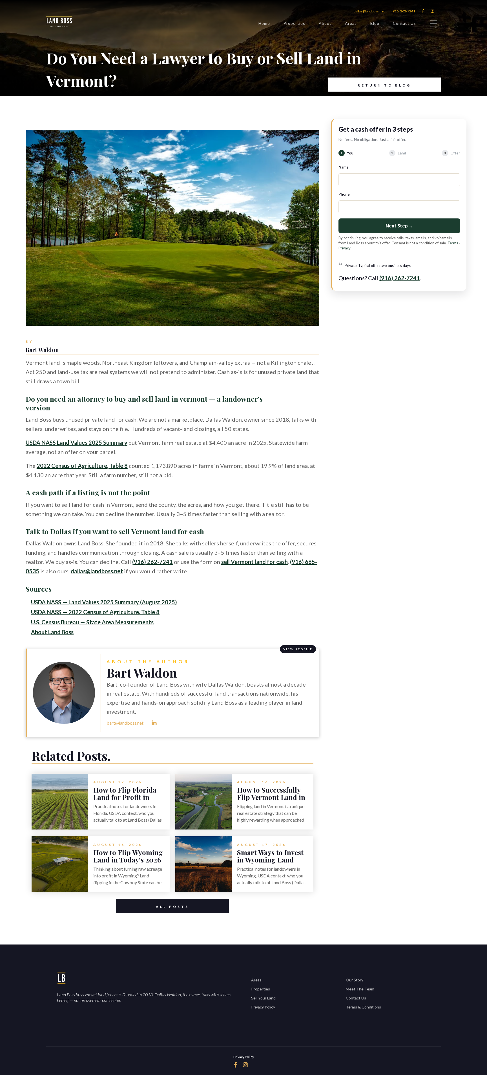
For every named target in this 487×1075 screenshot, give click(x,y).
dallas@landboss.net (369, 11)
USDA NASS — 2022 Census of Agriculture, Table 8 (95, 612)
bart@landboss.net (125, 722)
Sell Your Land (263, 998)
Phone (344, 194)
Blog (374, 23)
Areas (351, 23)
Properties (294, 23)
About (325, 23)
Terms (453, 243)
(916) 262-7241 (403, 11)
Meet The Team (360, 988)
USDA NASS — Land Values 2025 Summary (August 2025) (104, 602)
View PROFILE (298, 649)
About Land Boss (52, 632)
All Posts (172, 906)
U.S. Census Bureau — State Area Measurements (92, 622)
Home (264, 23)
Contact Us (404, 23)
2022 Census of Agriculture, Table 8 (82, 465)
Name (343, 167)
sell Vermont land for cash (254, 561)
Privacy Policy (263, 1007)
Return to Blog (384, 85)
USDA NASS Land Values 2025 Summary (76, 442)
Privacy (344, 248)
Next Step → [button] (399, 225)
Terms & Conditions (363, 1007)
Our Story (354, 979)
